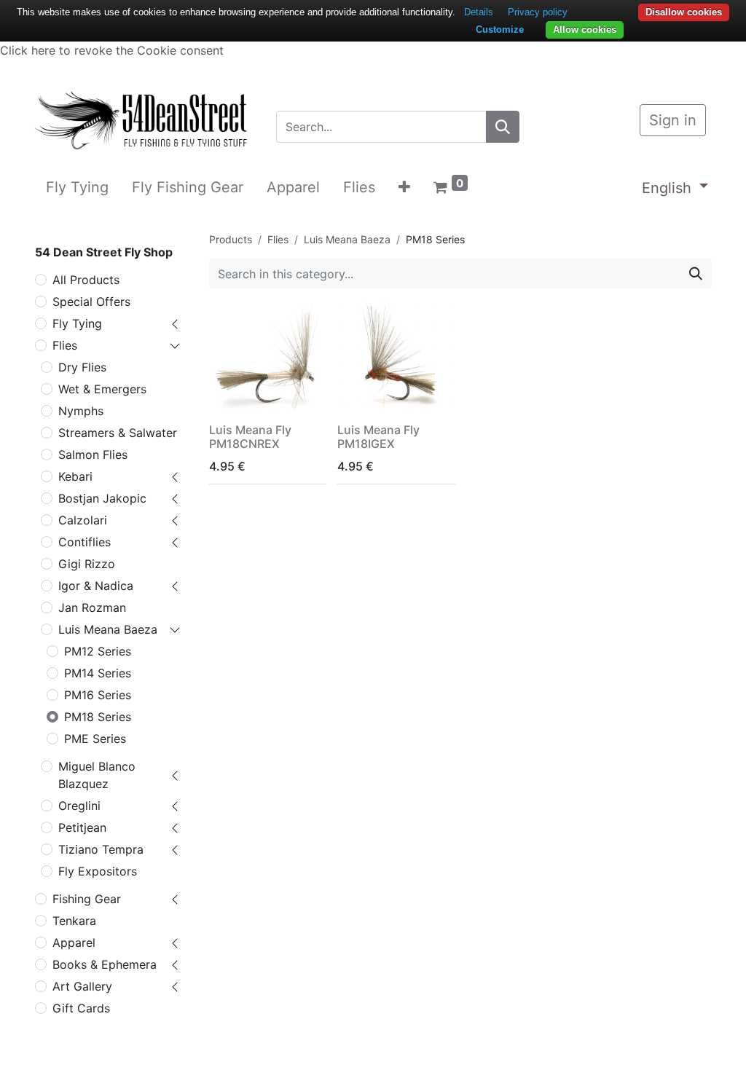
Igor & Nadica (95, 585)
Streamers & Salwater (117, 432)
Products (230, 239)
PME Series (95, 738)
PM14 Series (97, 673)
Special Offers (91, 301)
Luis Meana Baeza (107, 629)
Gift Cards (81, 1008)
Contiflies (84, 542)
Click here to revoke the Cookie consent (112, 50)
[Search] (502, 127)
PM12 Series (97, 651)
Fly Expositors (97, 871)
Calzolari (82, 520)
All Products (85, 279)
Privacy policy (538, 12)
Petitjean (82, 827)
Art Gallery (82, 986)
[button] (404, 187)
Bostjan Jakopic (102, 498)
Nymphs (80, 411)
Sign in (672, 120)
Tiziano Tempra (101, 849)
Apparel (73, 942)
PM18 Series (97, 716)
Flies (64, 345)
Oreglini (79, 805)
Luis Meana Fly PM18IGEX (378, 436)
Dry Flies (82, 367)
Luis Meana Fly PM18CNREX (250, 436)
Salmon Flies (92, 454)
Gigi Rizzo (86, 563)
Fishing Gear (86, 899)
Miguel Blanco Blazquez (97, 775)
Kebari (75, 476)
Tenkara (74, 920)
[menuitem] (77, 187)
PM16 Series (97, 695)
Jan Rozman (92, 607)
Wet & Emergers (102, 389)
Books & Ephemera (104, 964)
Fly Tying (77, 323)
